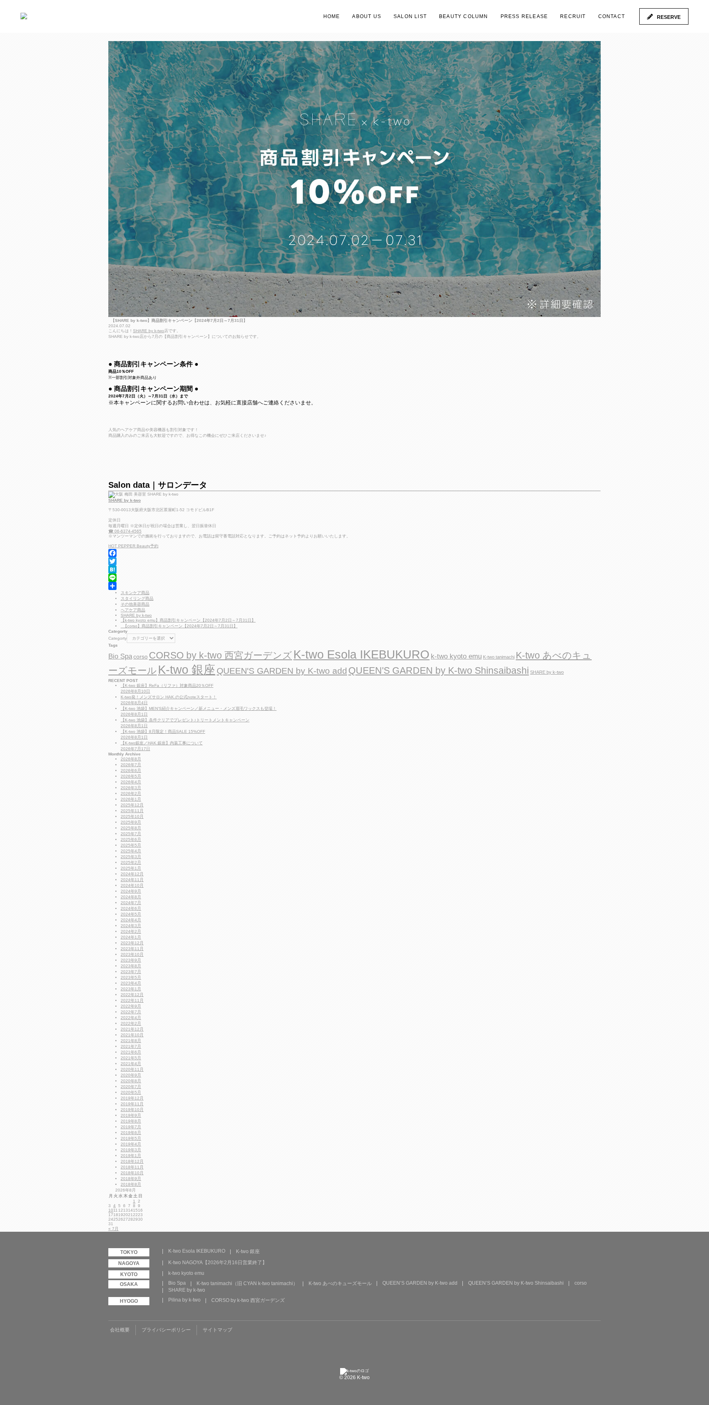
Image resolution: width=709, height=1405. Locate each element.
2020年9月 (131, 1075)
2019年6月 (131, 1132)
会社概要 (120, 1330)
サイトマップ (217, 1330)
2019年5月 (131, 1138)
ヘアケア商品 (133, 610)
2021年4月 (131, 1063)
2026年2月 (131, 793)
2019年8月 (131, 1121)
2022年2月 (131, 1023)
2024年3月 (131, 925)
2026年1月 (131, 799)
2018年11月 (132, 1167)
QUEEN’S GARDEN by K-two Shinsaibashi (516, 1283)
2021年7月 (131, 1046)
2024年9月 (131, 891)
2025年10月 (132, 816)
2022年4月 (131, 1017)
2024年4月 (131, 920)
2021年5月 (131, 1058)
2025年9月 (131, 822)
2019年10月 (132, 1109)
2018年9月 (131, 1178)
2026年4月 (131, 782)
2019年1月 (131, 1155)
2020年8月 (131, 1081)
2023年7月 (131, 971)
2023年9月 (131, 960)
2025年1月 (131, 868)
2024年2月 (131, 931)
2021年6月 (131, 1052)
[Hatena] (354, 569)
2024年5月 (131, 914)
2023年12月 (132, 943)
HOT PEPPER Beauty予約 (133, 546)
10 (110, 1210)
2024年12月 (132, 874)
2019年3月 (131, 1150)
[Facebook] (354, 553)
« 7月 (113, 1228)
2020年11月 (132, 1069)
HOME (331, 16)
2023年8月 (131, 966)
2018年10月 (132, 1173)
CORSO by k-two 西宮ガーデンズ (220, 655)
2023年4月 (131, 983)
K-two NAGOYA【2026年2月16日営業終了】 (217, 1262)
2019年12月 (132, 1098)
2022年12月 (132, 994)
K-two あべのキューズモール (340, 1283)
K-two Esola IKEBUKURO (361, 654)
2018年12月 (132, 1161)
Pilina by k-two (184, 1300)
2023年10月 (132, 954)
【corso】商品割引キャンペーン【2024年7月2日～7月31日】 (179, 626)
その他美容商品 (135, 604)
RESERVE (669, 17)
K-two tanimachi (499, 656)
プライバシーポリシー (166, 1330)
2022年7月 (131, 1012)
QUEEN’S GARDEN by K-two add (419, 1283)
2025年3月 (131, 856)
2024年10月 (132, 885)
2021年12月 (132, 1029)
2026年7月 (131, 764)
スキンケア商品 (135, 592)
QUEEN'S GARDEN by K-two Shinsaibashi (438, 670)
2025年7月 (131, 833)
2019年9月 (131, 1115)
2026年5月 (131, 776)
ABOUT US (366, 16)
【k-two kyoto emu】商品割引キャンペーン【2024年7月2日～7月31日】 (188, 620)
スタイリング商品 (137, 598)
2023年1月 (131, 989)
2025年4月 (131, 851)
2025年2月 (131, 862)
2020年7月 (131, 1086)
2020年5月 (131, 1092)
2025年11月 (132, 810)
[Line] (354, 578)
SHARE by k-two (148, 330)
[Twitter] (354, 561)
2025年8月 (131, 828)
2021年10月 (132, 1035)
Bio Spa (120, 656)
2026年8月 (131, 759)
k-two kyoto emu (456, 656)
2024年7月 (131, 902)
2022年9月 (131, 1006)
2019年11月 (132, 1104)
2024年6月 (131, 908)
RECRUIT (572, 16)
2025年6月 (131, 839)
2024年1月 (131, 937)
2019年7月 (131, 1127)
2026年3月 (131, 787)
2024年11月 (132, 879)
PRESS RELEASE (524, 16)
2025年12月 (132, 805)
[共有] (354, 586)
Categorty (117, 638)
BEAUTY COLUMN (463, 16)
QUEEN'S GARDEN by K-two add (282, 670)
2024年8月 (131, 897)
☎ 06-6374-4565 (125, 531)
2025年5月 (131, 845)
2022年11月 (132, 1000)
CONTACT (611, 16)
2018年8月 (131, 1184)
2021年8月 (131, 1040)
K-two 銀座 (186, 669)
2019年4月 (131, 1144)
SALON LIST (410, 16)
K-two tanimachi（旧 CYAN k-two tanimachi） (247, 1283)
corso (140, 657)
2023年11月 (132, 948)
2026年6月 (131, 770)
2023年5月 (131, 977)
